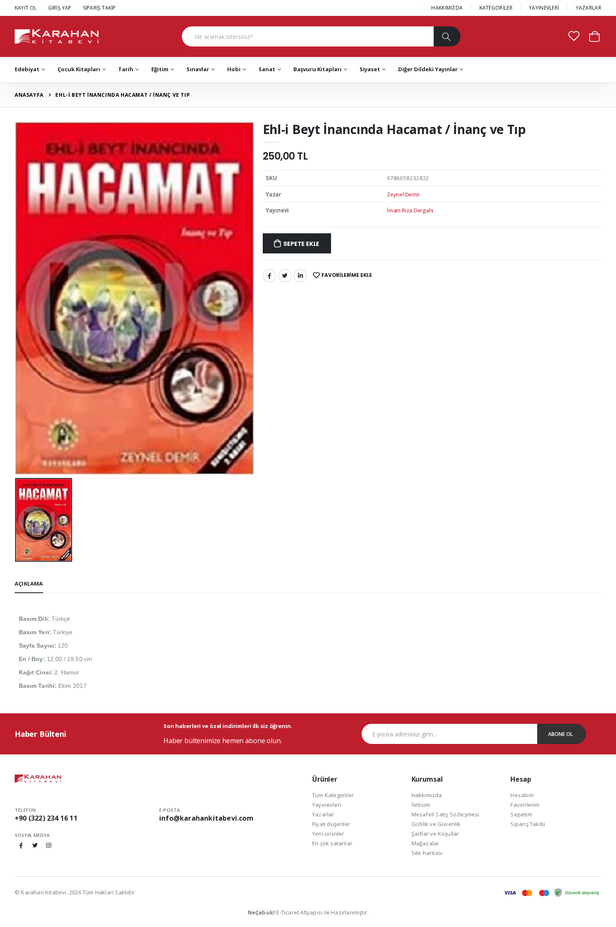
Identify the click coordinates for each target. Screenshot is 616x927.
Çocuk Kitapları (78, 69)
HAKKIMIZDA (447, 7)
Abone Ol (560, 734)
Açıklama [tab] (29, 583)
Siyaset (370, 69)
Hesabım (521, 795)
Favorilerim (524, 804)
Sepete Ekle (301, 244)
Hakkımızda (427, 795)
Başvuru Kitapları (317, 69)
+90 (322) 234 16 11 (46, 818)
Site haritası (427, 853)
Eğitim (159, 69)
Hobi (234, 69)
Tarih (125, 69)
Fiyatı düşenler (331, 824)
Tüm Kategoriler (333, 795)
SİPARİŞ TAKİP (99, 7)
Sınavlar (197, 69)
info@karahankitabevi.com (206, 818)
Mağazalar (426, 843)
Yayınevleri (326, 804)
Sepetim (521, 814)
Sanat (267, 69)
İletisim (421, 804)
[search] (447, 36)
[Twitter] (285, 275)
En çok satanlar (332, 843)
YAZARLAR (588, 7)
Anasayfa (29, 94)
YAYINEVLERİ (544, 7)
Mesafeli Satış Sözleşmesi (445, 814)
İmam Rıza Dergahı (410, 210)
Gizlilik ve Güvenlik (436, 824)
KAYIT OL (26, 7)
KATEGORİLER (495, 7)
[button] (594, 36)
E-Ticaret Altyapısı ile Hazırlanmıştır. (308, 912)
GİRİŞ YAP (60, 7)
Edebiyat (27, 69)
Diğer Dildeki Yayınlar (428, 69)
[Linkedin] (300, 275)
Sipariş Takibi (527, 824)
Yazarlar (323, 814)
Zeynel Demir (403, 194)
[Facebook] (269, 275)
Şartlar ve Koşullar (435, 833)
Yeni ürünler (328, 833)
